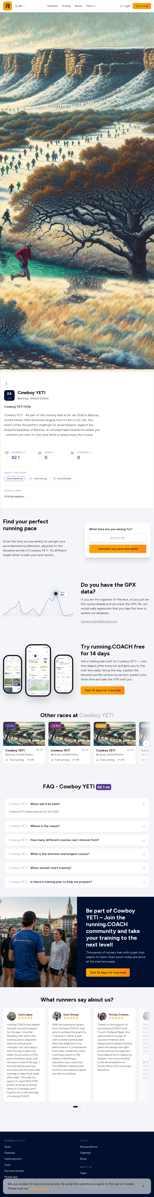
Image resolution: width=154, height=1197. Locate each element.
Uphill (48, 452)
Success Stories (14, 1170)
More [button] (90, 6)
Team (83, 1173)
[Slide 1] (75, 1106)
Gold (7, 1164)
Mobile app (11, 1177)
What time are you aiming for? (110, 529)
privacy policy (39, 1188)
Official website (14, 496)
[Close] (143, 1186)
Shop (83, 1158)
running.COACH (15, 1140)
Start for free (142, 6)
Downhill (83, 452)
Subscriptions (13, 1158)
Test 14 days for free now (103, 690)
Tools (84, 1140)
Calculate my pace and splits (118, 549)
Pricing (66, 6)
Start (8, 1146)
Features (53, 6)
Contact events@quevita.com (99, 621)
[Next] (146, 743)
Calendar (85, 1152)
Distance (17, 452)
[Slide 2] (80, 1106)
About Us (86, 1167)
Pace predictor (89, 1146)
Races (78, 6)
